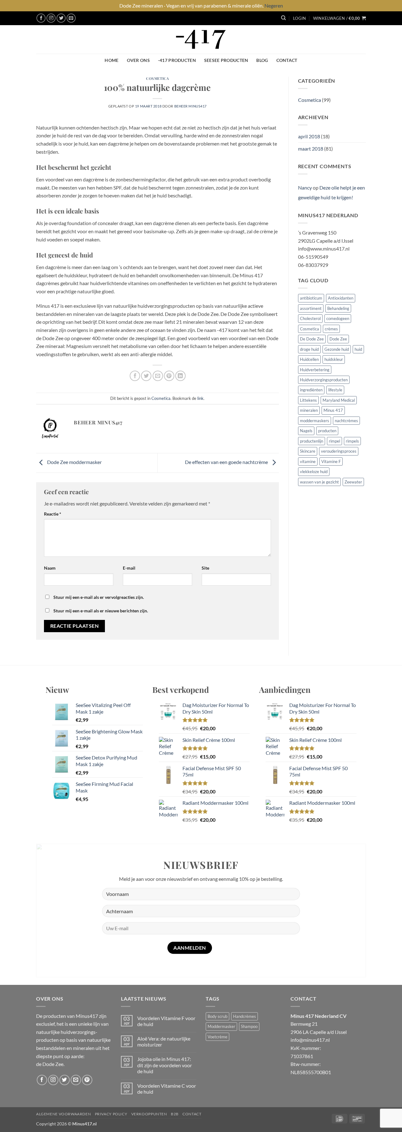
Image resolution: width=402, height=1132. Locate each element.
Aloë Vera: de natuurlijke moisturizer (163, 1041)
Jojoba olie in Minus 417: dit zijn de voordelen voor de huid (164, 1065)
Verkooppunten (149, 1114)
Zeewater (353, 481)
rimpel (334, 441)
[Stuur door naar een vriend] (158, 376)
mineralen (309, 410)
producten (327, 430)
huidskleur (333, 359)
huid (358, 349)
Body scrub (217, 1016)
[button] (299, 18)
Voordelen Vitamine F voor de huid (166, 1021)
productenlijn (311, 441)
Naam (50, 568)
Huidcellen (309, 359)
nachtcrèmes (346, 420)
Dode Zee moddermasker (74, 462)
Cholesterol (310, 318)
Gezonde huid (336, 349)
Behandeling (338, 308)
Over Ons (138, 60)
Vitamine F (331, 461)
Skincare (307, 451)
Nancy (305, 188)
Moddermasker (221, 1026)
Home (111, 60)
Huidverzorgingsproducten (324, 379)
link (200, 398)
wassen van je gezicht (319, 481)
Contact (286, 60)
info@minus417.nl (310, 1040)
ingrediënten (311, 389)
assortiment (311, 308)
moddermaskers (314, 420)
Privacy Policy (111, 1114)
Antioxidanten (340, 298)
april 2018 (309, 136)
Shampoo (249, 1026)
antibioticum (311, 298)
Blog (262, 60)
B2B (175, 1114)
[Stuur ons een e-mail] (71, 18)
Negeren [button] (273, 5)
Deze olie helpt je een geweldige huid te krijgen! (331, 193)
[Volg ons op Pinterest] (87, 1080)
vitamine (308, 461)
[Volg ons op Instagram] (51, 18)
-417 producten (177, 60)
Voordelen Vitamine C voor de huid (166, 1089)
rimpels (352, 441)
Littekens (308, 400)
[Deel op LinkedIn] (180, 376)
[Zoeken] (283, 18)
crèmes (331, 328)
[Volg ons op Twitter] (61, 18)
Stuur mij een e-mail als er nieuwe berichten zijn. (100, 610)
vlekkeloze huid (314, 471)
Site (205, 568)
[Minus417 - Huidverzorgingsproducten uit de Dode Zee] (201, 39)
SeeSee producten (226, 60)
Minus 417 (333, 410)
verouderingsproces (338, 451)
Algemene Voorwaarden (63, 1114)
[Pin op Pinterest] (169, 376)
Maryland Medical (339, 400)
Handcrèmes (244, 1016)
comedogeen (337, 318)
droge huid (309, 349)
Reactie (52, 513)
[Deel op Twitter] (146, 376)
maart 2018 (310, 149)
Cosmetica (157, 78)
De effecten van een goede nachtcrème (227, 462)
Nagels (306, 430)
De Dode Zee (312, 338)
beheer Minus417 (190, 106)
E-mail (129, 568)
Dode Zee (338, 338)
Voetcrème (217, 1036)
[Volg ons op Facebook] (41, 18)
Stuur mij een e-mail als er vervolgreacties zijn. (98, 597)
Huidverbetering (314, 369)
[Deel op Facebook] (135, 376)
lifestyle (335, 389)
